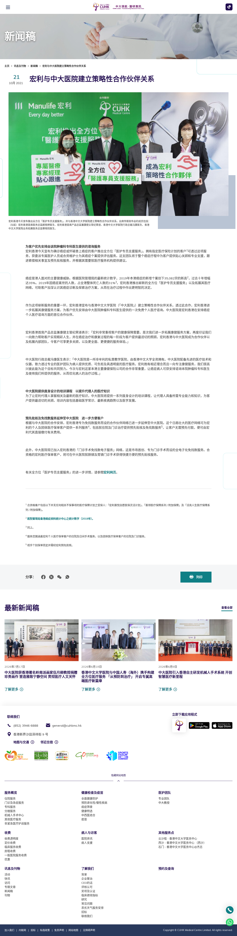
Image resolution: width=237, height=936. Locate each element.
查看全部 (226, 607)
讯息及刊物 (20, 65)
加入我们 (9, 930)
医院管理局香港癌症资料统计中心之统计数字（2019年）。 (61, 518)
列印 (198, 577)
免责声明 (59, 930)
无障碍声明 (89, 930)
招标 (33, 930)
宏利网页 (110, 472)
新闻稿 (34, 65)
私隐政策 (45, 930)
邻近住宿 (46, 742)
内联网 (22, 930)
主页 (7, 65)
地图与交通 (21, 742)
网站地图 (73, 930)
